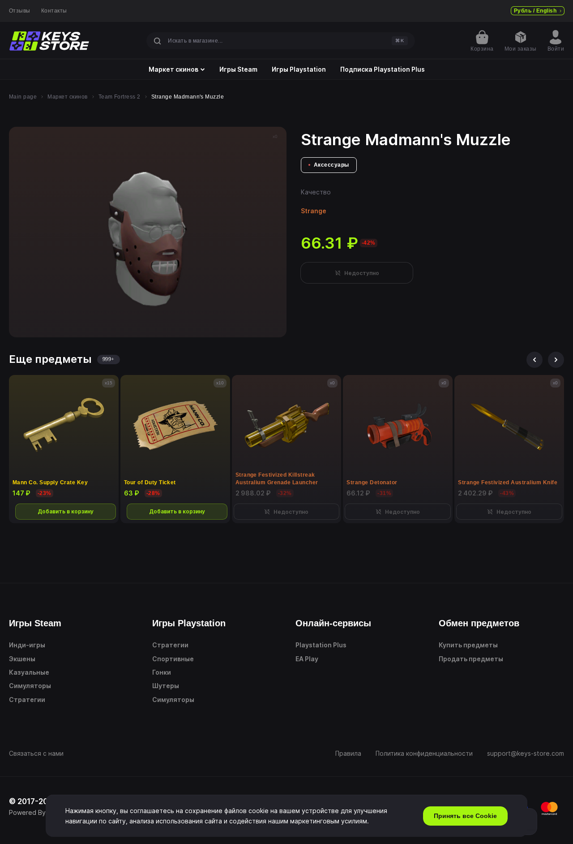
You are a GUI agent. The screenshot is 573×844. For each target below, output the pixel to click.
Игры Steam (238, 69)
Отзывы (19, 10)
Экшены (22, 659)
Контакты (54, 10)
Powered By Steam (38, 812)
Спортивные (173, 659)
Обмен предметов (479, 623)
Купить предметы (468, 645)
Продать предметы (471, 659)
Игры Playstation (299, 69)
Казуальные (29, 672)
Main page (23, 97)
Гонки (161, 672)
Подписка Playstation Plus (382, 69)
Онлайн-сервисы (333, 623)
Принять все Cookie (465, 815)
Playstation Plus (320, 645)
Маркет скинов (173, 69)
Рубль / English (535, 11)
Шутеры (165, 685)
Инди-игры (27, 645)
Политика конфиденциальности (424, 753)
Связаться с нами (36, 753)
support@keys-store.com (525, 753)
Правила (348, 753)
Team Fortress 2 (119, 97)
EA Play (306, 659)
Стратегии (27, 699)
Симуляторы (30, 685)
